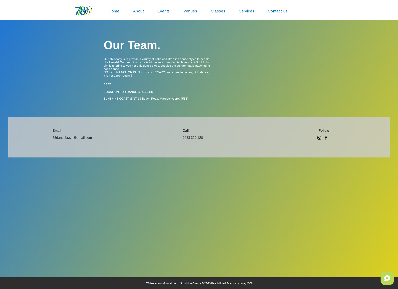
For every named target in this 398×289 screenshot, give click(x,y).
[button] (138, 11)
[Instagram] (319, 137)
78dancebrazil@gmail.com (162, 283)
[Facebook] (326, 137)
